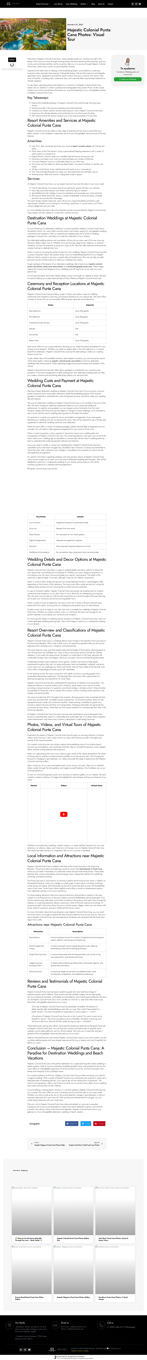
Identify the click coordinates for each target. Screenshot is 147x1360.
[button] (71, 1123)
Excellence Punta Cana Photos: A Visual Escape (113, 1298)
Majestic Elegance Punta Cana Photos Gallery (73, 1297)
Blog (93, 4)
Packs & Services (42, 4)
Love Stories (58, 4)
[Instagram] (136, 3)
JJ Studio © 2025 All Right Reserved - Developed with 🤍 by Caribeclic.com (96, 1348)
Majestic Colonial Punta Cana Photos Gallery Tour (73, 1239)
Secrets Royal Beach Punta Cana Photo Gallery (29, 1298)
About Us (101, 4)
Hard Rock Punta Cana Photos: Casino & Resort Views (113, 1239)
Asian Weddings (71, 4)
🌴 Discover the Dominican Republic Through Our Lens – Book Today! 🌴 (28, 1239)
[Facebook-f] (132, 3)
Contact (110, 4)
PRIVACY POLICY (77, 1351)
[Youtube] (139, 3)
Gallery (83, 4)
